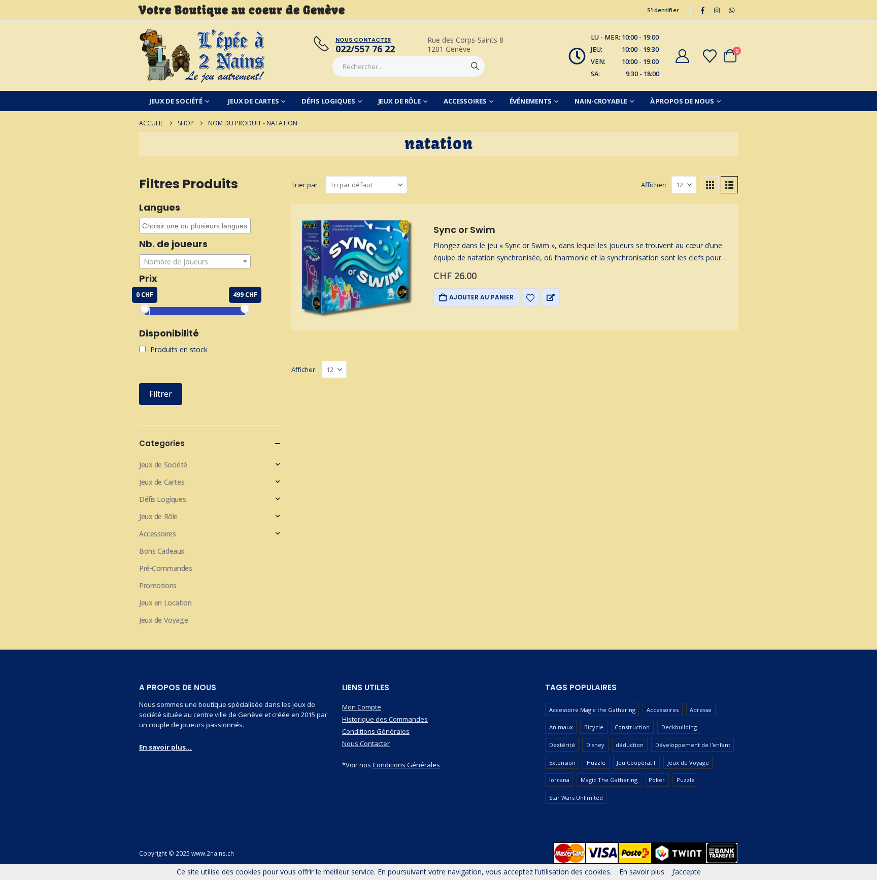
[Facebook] (702, 10)
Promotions (158, 585)
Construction (632, 727)
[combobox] (195, 226)
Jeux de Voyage (163, 620)
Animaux (561, 727)
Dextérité (562, 745)
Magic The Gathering (609, 780)
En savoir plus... (165, 747)
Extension (562, 762)
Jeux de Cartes (253, 101)
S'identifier (663, 10)
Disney (595, 745)
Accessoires (465, 101)
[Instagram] (717, 10)
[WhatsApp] (731, 10)
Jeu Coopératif (636, 762)
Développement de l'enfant (692, 745)
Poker (657, 780)
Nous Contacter (366, 743)
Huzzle (596, 762)
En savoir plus (641, 871)
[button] (710, 184)
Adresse (701, 710)
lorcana (559, 780)
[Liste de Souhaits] (710, 56)
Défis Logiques (328, 101)
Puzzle (686, 780)
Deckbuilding (679, 727)
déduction (630, 745)
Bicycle (593, 727)
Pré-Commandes (165, 568)
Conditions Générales (376, 731)
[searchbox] (196, 225)
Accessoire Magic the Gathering (592, 710)
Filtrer (160, 393)
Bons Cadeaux (162, 551)
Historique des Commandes (385, 719)
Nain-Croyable (601, 101)
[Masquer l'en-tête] (202, 55)
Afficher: (653, 184)
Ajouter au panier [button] (481, 297)
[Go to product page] (355, 267)
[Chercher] (475, 66)
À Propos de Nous (682, 101)
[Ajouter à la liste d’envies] (530, 297)
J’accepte (686, 871)
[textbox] (195, 262)
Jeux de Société (176, 101)
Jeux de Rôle (399, 101)
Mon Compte (361, 707)
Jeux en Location (165, 602)
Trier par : (306, 184)
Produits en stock (178, 349)
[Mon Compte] (682, 56)
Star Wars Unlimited (576, 797)
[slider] (144, 308)
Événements (531, 101)
